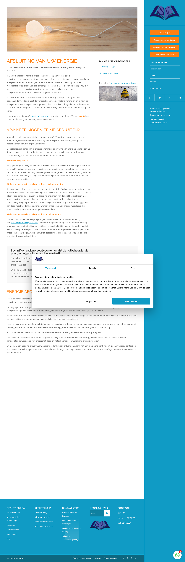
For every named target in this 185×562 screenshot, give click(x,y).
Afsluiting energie (107, 67)
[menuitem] (165, 32)
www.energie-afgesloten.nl (123, 83)
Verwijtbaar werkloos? (44, 521)
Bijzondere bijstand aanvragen (70, 522)
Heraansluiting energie (109, 73)
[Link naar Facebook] (170, 97)
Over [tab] (133, 268)
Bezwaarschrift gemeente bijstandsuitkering (160, 109)
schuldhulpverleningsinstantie (24, 222)
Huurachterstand (157, 119)
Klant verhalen (13, 529)
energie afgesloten (39, 116)
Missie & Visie (12, 534)
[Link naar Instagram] (149, 97)
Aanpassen (90, 301)
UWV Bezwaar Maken (159, 122)
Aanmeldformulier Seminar (69, 514)
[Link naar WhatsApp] (160, 97)
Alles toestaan (131, 301)
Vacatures (11, 525)
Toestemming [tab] (51, 268)
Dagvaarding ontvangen (160, 115)
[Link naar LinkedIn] (180, 97)
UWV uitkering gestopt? (44, 526)
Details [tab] (92, 268)
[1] (177, 556)
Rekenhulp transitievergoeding (70, 538)
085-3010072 (124, 522)
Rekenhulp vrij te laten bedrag (71, 530)
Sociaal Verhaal (13, 512)
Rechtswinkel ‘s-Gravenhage (13, 519)
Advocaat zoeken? (42, 517)
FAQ (8, 538)
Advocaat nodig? (41, 512)
